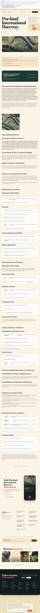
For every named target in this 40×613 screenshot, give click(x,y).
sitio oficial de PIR (20, 297)
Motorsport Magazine (31, 145)
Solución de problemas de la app (28, 585)
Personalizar (19, 610)
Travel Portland (22, 270)
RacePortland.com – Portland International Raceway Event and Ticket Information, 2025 (33, 516)
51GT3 (20, 177)
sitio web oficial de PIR (23, 282)
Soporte (27, 582)
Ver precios (13, 586)
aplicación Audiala (10, 441)
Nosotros (20, 582)
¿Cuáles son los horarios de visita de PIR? (10, 59)
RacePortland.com (21, 100)
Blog (19, 585)
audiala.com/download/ (11, 6)
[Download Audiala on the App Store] (23, 577)
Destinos (3, 15)
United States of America (10, 15)
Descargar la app (38, 28)
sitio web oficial (31, 60)
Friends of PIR (24, 157)
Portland (16, 15)
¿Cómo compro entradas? (8, 63)
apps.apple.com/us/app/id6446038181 (9, 5)
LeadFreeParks (13, 378)
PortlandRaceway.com (11, 100)
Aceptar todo (30, 610)
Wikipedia (27, 95)
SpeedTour (10, 149)
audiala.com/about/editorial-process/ (11, 7)
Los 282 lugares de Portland (19, 564)
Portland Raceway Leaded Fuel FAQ (21, 378)
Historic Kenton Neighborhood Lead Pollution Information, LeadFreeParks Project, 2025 (21, 525)
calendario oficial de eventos (12, 438)
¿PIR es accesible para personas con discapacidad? (12, 65)
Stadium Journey (34, 199)
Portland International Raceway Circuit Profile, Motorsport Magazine (33, 512)
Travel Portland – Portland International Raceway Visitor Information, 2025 (20, 521)
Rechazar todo (24, 610)
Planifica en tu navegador (32, 77)
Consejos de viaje (14, 585)
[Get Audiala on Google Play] (28, 577)
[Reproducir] (30, 25)
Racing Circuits (4, 321)
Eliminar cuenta (35, 587)
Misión (19, 586)
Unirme (36, 575)
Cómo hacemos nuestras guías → (30, 536)
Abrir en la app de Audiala (35, 29)
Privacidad (34, 582)
